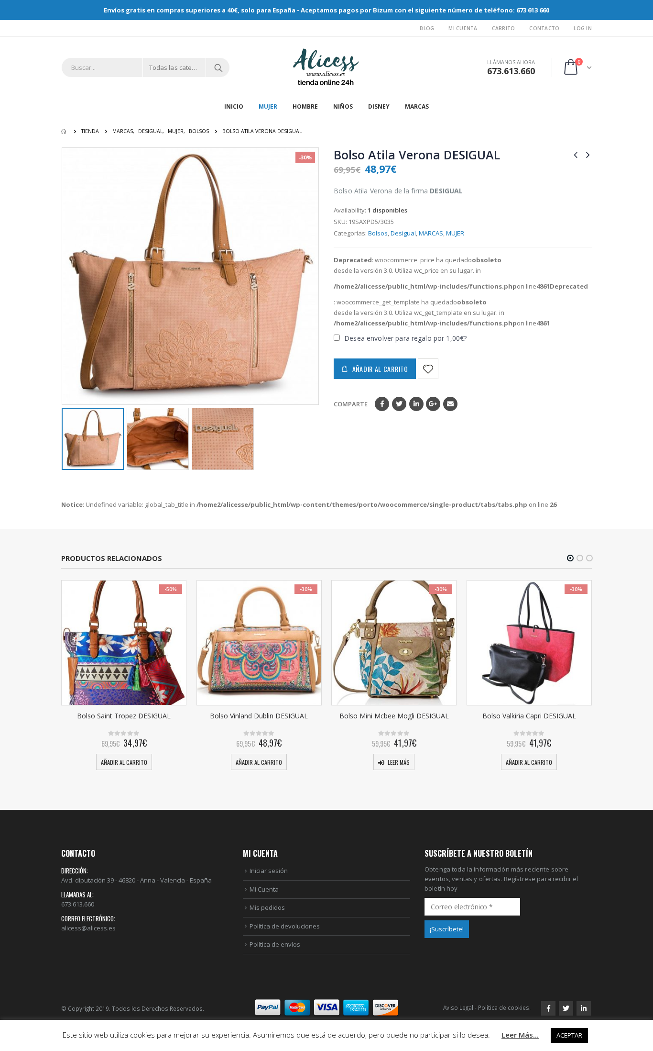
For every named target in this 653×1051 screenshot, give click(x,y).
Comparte (351, 404)
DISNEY (379, 106)
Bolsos (378, 233)
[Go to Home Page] (64, 131)
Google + (433, 404)
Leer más (399, 762)
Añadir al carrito (380, 369)
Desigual (403, 233)
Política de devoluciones (285, 926)
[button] (570, 558)
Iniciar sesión (269, 870)
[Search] (218, 67)
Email (450, 404)
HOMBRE (305, 106)
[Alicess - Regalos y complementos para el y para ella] (326, 67)
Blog (427, 28)
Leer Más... (520, 1035)
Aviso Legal (458, 1007)
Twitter (399, 404)
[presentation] (68, 276)
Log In (583, 28)
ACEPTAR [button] (569, 1035)
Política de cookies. (504, 1007)
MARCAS (417, 106)
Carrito (503, 28)
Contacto (544, 28)
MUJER (268, 106)
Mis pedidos (267, 907)
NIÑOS (343, 106)
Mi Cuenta (462, 28)
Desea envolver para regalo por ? (404, 338)
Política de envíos (275, 944)
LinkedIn (416, 404)
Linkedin (584, 1008)
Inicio (233, 106)
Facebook (382, 404)
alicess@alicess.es (88, 928)
